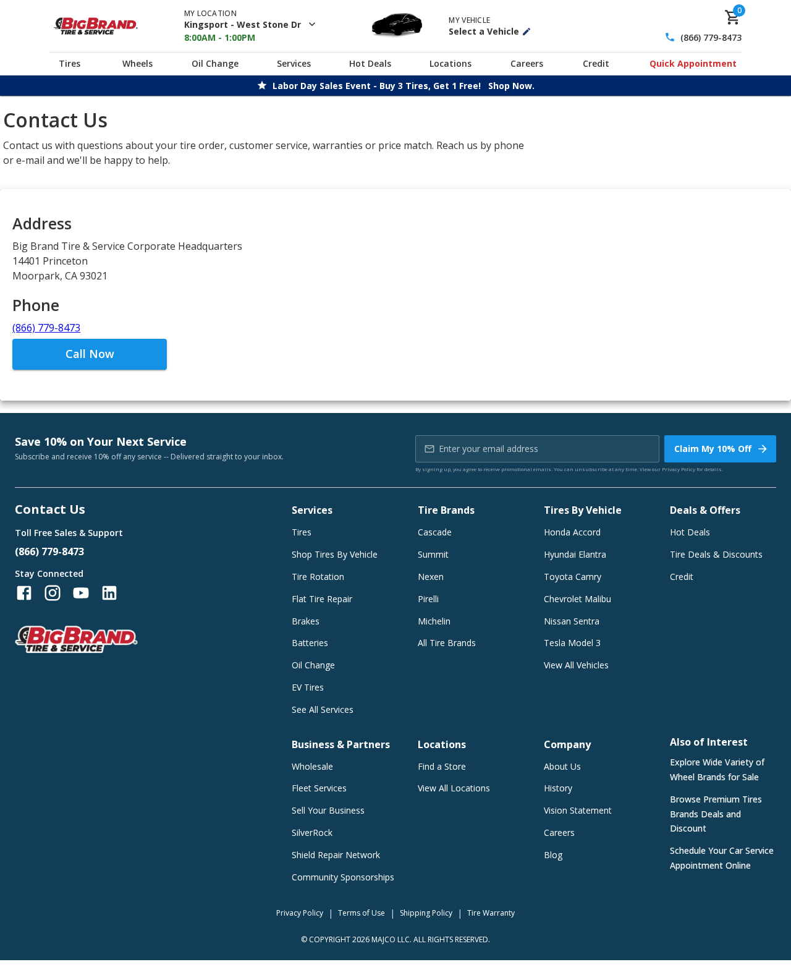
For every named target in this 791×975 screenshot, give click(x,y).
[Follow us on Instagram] (52, 593)
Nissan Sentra (571, 621)
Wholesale (312, 766)
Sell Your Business (328, 810)
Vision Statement (578, 810)
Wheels (137, 63)
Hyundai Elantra (575, 554)
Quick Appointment (693, 63)
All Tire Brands (447, 643)
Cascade (435, 532)
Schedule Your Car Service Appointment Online (722, 858)
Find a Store (442, 766)
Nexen (431, 576)
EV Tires (308, 687)
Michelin (434, 621)
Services (294, 63)
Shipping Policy (426, 913)
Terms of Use (361, 913)
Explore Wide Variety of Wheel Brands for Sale (717, 769)
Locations (450, 63)
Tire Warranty (491, 913)
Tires (69, 63)
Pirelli (428, 599)
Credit (596, 63)
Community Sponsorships (343, 877)
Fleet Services (319, 788)
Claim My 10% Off (712, 448)
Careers (526, 63)
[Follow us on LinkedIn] (109, 593)
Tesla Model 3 (572, 643)
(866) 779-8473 (711, 37)
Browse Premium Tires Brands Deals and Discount (716, 814)
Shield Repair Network (336, 855)
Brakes (305, 621)
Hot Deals (370, 63)
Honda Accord (572, 532)
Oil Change (215, 63)
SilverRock (312, 832)
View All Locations (454, 788)
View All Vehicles (576, 665)
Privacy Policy (678, 469)
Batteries (310, 643)
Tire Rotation (318, 576)
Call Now (90, 353)
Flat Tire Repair (322, 599)
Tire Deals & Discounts (716, 554)
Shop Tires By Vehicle (335, 554)
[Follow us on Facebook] (24, 593)
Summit (433, 554)
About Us (562, 766)
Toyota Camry (572, 576)
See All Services (322, 709)
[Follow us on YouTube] (81, 593)
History (558, 788)
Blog (553, 855)
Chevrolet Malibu (577, 599)
